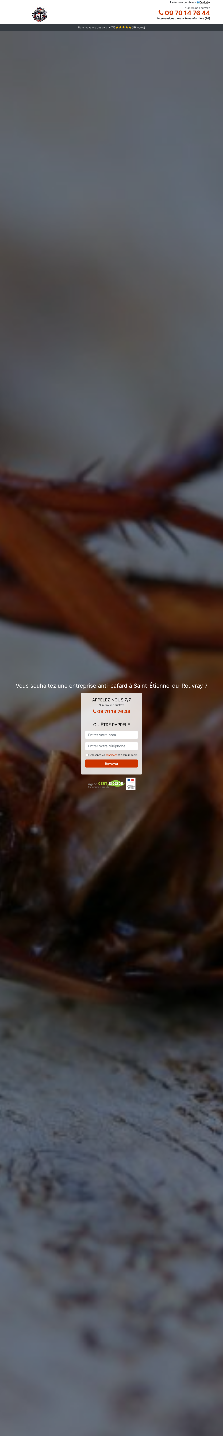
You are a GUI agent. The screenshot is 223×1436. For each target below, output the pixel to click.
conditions (111, 754)
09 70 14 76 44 (186, 13)
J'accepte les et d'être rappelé (113, 754)
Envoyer (111, 763)
